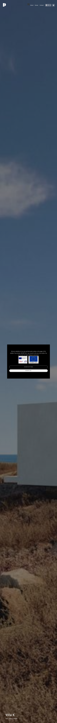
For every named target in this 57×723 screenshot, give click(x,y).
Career (36, 5)
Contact (42, 5)
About (31, 5)
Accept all (29, 370)
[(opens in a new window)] (53, 5)
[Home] (4, 5)
